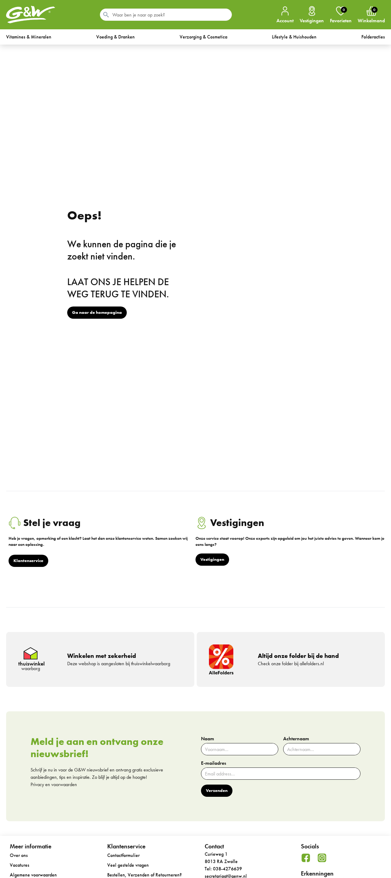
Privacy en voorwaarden (54, 784)
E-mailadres (213, 763)
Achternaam (296, 739)
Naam (207, 739)
